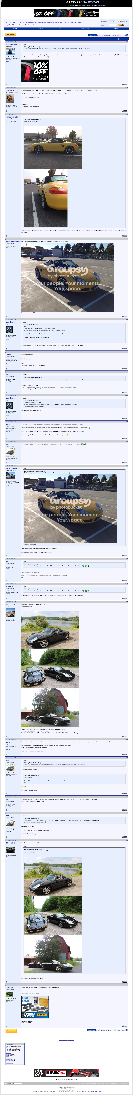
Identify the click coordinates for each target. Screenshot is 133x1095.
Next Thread (71, 1040)
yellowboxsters (13, 117)
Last (124, 35)
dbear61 (9, 586)
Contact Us (81, 1083)
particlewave (11, 468)
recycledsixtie (12, 44)
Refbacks (8, 1060)
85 (117, 35)
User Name (104, 21)
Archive (103, 1083)
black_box (10, 604)
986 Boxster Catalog (72, 5)
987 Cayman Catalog (84, 5)
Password (103, 25)
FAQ (60, 28)
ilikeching (10, 843)
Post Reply (10, 34)
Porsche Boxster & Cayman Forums (56, 22)
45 (115, 35)
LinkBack (104, 39)
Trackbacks (9, 1058)
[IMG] (7, 1055)
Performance (101, 5)
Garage (39, 28)
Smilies (8, 1054)
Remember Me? (124, 21)
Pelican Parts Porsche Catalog (93, 1083)
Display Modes (123, 39)
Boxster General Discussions (74, 22)
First (98, 35)
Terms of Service (121, 1083)
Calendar (116, 28)
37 (113, 35)
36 (111, 35)
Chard (8, 355)
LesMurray (10, 90)
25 (103, 35)
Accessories (94, 5)
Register (15, 28)
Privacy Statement (111, 1083)
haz (7, 444)
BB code (8, 1053)
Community (84, 28)
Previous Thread (63, 1040)
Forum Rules (9, 1063)
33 (105, 35)
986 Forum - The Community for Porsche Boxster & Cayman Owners (28, 22)
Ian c (8, 374)
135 (120, 35)
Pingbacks (9, 1059)
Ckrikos (9, 988)
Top (127, 1083)
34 (107, 35)
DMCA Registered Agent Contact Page (91, 1091)
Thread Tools (113, 39)
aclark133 (10, 322)
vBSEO (72, 1090)
